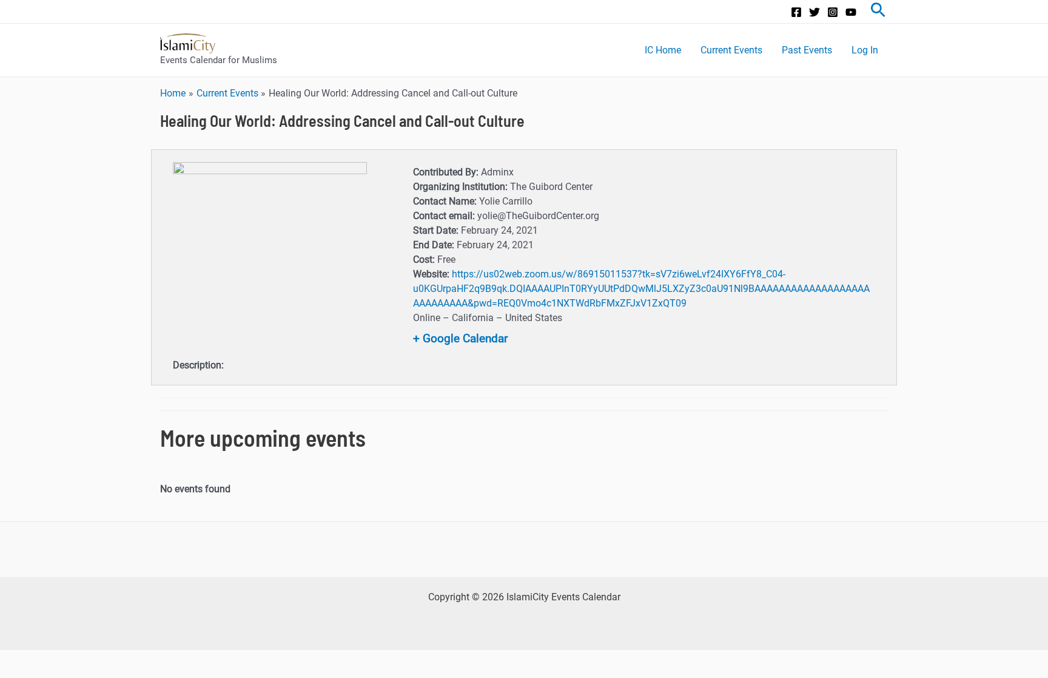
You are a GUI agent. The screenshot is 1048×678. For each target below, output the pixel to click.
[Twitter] (814, 12)
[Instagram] (832, 12)
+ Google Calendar (460, 338)
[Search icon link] (878, 11)
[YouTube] (850, 12)
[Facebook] (796, 12)
